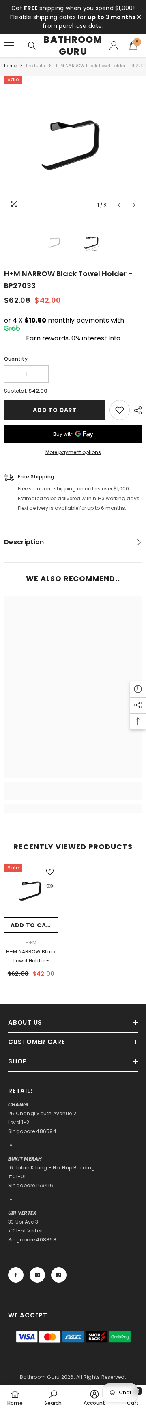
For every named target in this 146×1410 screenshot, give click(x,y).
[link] (73, 795)
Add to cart (55, 410)
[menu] (9, 46)
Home (10, 66)
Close (139, 17)
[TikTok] (59, 1275)
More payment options (73, 452)
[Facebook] (16, 1275)
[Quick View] (50, 886)
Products (35, 66)
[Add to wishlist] (120, 410)
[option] (73, 144)
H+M (31, 942)
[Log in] (114, 45)
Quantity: (16, 358)
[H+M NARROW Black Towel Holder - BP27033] (31, 890)
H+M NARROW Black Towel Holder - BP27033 (31, 956)
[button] (119, 205)
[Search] (32, 46)
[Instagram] (37, 1275)
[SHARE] (136, 410)
